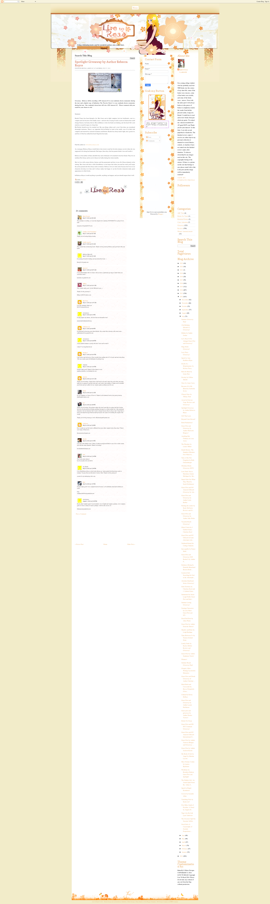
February (185, 849)
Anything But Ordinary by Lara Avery (187, 438)
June (183, 835)
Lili (83, 403)
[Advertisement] (91, 528)
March (184, 845)
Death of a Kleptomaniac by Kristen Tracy (187, 366)
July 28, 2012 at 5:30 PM (89, 425)
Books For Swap (186, 721)
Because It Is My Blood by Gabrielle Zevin (188, 388)
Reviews (180, 228)
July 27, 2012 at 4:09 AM (89, 218)
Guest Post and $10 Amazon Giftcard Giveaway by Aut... (188, 489)
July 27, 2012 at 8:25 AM (89, 256)
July (183, 316)
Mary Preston (86, 216)
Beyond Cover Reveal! (188, 419)
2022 (181, 267)
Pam (84, 482)
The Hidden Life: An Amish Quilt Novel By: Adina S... (188, 782)
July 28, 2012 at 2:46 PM (89, 404)
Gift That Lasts (186, 416)
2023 (181, 263)
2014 (181, 290)
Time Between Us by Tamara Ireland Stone (188, 637)
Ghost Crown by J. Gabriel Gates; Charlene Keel (187, 529)
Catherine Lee (86, 327)
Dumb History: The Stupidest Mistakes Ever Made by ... (188, 452)
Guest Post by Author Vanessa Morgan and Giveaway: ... (188, 742)
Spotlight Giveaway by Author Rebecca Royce (188, 410)
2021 (181, 270)
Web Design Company (162, 902)
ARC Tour (181, 213)
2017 (181, 280)
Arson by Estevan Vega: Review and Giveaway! (188, 402)
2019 (181, 273)
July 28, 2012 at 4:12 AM (89, 392)
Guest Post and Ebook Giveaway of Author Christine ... (188, 678)
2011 (181, 856)
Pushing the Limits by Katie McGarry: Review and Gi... (188, 508)
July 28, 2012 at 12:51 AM (89, 379)
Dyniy (84, 391)
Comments (151, 141)
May (183, 839)
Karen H (85, 268)
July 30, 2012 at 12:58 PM (89, 468)
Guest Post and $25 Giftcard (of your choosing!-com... (187, 537)
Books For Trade (183, 216)
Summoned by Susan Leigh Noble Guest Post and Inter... (188, 596)
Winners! (184, 659)
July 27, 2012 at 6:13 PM (89, 315)
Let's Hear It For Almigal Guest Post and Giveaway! (188, 341)
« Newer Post (79, 544)
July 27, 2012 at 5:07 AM (89, 233)
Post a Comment (81, 514)
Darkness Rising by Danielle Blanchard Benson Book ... (188, 567)
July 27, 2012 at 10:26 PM (89, 340)
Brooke (85, 439)
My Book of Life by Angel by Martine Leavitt (187, 756)
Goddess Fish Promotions (89, 232)
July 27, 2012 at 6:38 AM (89, 244)
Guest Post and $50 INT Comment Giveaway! (187, 726)
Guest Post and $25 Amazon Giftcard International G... (187, 734)
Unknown (85, 423)
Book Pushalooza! (187, 423)
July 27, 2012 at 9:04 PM (89, 328)
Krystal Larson (184, 71)
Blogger (160, 214)
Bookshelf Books (183, 219)
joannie (85, 377)
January (184, 852)
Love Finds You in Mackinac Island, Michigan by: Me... (188, 473)
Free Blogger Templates (150, 902)
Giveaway (83, 179)
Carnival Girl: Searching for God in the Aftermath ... (188, 575)
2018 (181, 277)
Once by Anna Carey (188, 383)
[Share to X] (80, 182)
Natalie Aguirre (87, 242)
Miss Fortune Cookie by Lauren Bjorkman (187, 764)
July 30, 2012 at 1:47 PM (89, 484)
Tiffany (84, 283)
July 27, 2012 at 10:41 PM (89, 354)
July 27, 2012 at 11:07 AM (89, 302)
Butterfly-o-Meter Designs (128, 902)
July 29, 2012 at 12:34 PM (89, 456)
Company (174, 902)
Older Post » (131, 544)
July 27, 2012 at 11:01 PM (89, 366)
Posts (149, 137)
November (185, 303)
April (184, 842)
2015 (181, 287)
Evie (84, 454)
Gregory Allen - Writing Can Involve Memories (188, 670)
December (185, 300)
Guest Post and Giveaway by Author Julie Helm (188, 516)
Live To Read (107, 40)
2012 (181, 297)
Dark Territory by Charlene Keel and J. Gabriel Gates (188, 589)
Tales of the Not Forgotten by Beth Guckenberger (187, 460)
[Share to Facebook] (82, 182)
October (184, 306)
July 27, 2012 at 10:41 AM (89, 285)
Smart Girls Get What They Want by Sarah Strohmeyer (188, 481)
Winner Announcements (185, 231)
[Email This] (76, 182)
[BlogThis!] (78, 182)
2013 (181, 293)
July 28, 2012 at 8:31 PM (89, 441)
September (185, 310)
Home (135, 7)
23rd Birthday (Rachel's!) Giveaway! (185, 327)
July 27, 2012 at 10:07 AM (89, 270)
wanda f (85, 353)
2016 (181, 283)
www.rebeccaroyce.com (92, 145)
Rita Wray (85, 301)
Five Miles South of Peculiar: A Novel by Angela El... (187, 807)
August (184, 313)
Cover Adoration (183, 222)
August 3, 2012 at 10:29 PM (90, 501)
